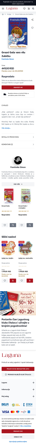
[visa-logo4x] (5, 412)
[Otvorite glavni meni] (3, 8)
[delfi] (5, 404)
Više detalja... (6, 128)
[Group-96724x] (23, 412)
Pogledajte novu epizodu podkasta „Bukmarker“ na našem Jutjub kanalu (18, 3)
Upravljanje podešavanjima (18, 441)
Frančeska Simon (8, 59)
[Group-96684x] (27, 404)
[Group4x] (17, 412)
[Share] (32, 20)
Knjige (9, 14)
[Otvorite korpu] (29, 8)
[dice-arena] (16, 404)
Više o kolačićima (25, 426)
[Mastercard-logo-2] (13, 412)
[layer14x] (29, 412)
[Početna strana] (12, 8)
